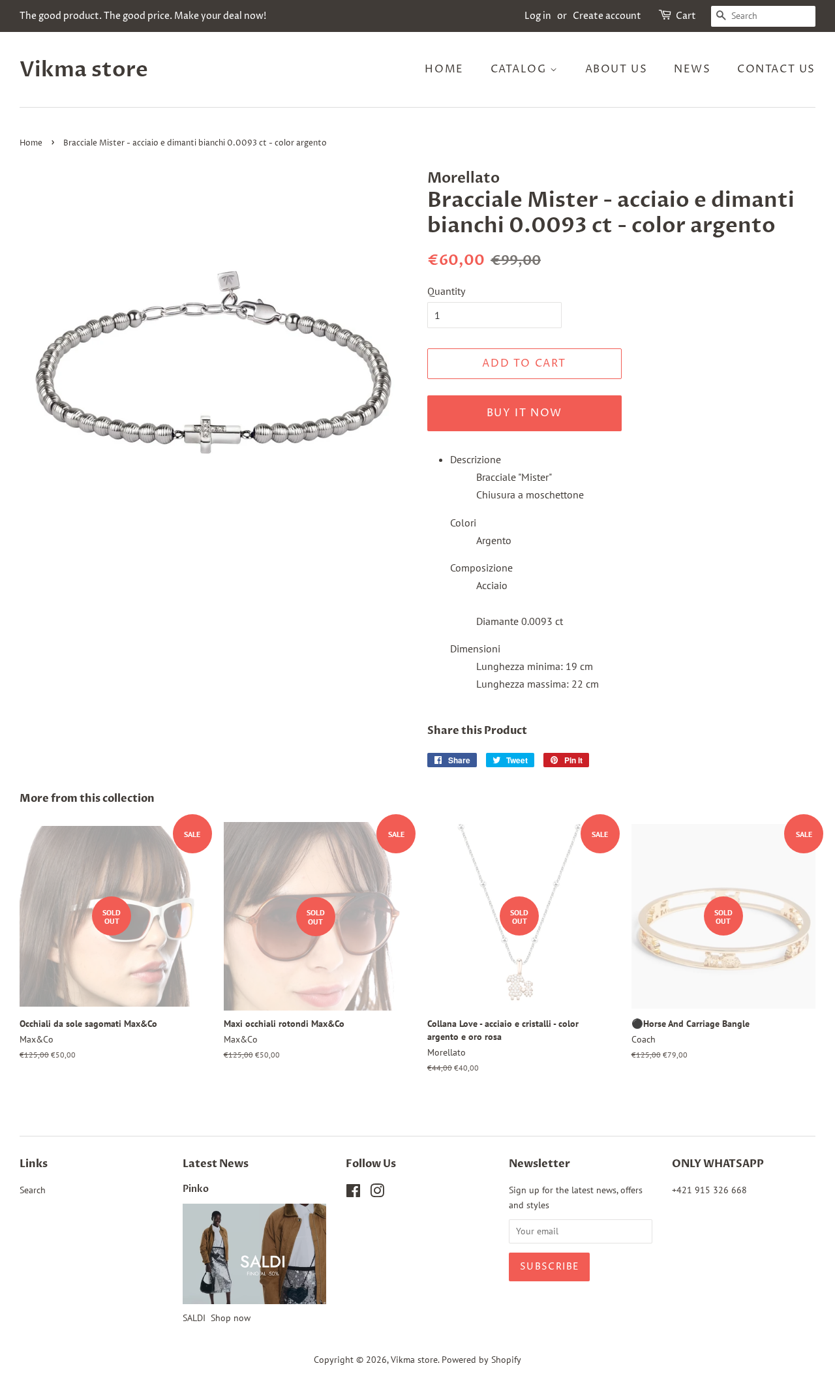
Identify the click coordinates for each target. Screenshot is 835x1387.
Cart (686, 16)
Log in (537, 16)
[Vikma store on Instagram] (377, 1193)
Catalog (521, 69)
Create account (607, 16)
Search (33, 1190)
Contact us (776, 69)
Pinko (196, 1189)
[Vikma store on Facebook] (353, 1193)
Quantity (446, 290)
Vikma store (84, 69)
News (692, 69)
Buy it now (524, 413)
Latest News (216, 1164)
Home (444, 69)
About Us (616, 69)
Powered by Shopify (481, 1359)
